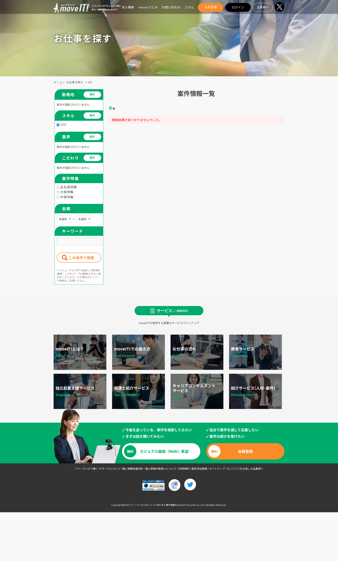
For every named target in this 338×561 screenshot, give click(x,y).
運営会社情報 (199, 468)
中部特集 (66, 197)
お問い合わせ (171, 7)
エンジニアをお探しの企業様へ (245, 468)
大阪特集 (66, 191)
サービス (172, 310)
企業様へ (263, 7)
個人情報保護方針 (132, 468)
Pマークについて (110, 468)
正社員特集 (68, 187)
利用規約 (184, 468)
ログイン (238, 7)
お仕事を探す (75, 82)
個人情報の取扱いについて (161, 468)
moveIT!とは (148, 7)
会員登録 (210, 7)
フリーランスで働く (86, 468)
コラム (189, 7)
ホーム (58, 82)
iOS (89, 82)
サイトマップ (217, 468)
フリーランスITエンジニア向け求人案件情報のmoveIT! (158, 504)
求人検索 (128, 7)
